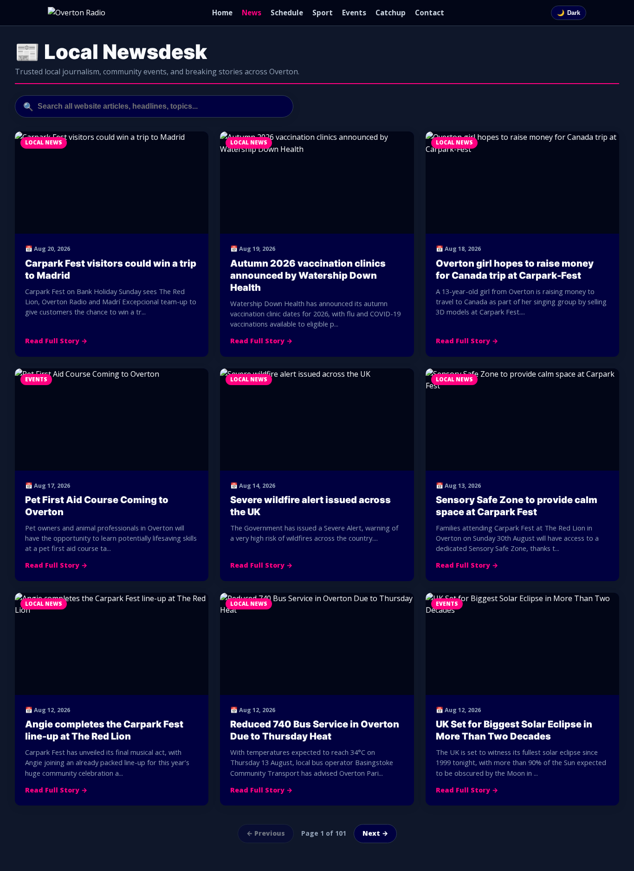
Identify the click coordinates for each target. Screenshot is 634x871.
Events (354, 12)
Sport (322, 12)
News (251, 12)
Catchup (390, 12)
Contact (429, 12)
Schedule (287, 12)
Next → (375, 833)
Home (222, 12)
